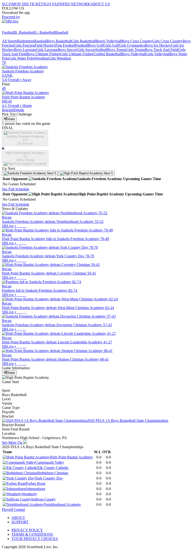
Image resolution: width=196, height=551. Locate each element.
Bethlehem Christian (52, 473)
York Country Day (49, 478)
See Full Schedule (15, 189)
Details (19, 110)
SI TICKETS (35, 4)
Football (8, 32)
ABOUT (18, 518)
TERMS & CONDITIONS (32, 534)
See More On (12, 443)
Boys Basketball (59, 41)
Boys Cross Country (136, 41)
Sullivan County (43, 499)
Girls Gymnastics (132, 45)
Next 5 (51, 173)
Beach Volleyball (108, 41)
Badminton (25, 41)
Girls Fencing (24, 45)
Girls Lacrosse (47, 50)
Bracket (8, 110)
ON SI (20, 4)
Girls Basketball (83, 41)
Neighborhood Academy (62, 504)
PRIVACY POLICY (27, 530)
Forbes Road (35, 483)
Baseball (61, 32)
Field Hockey (45, 45)
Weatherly (29, 494)
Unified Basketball (107, 54)
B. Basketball (24, 32)
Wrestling (41, 58)
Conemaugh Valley (49, 462)
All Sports (9, 41)
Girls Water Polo (21, 58)
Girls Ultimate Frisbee (76, 54)
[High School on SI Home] (20, 28)
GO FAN (52, 4)
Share (11, 119)
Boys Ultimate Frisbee (43, 54)
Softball (101, 50)
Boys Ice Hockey (158, 45)
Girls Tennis (135, 50)
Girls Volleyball (157, 54)
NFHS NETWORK (75, 4)
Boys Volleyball (134, 54)
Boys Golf (95, 45)
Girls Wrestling (59, 58)
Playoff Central (13, 509)
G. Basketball (45, 32)
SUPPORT (19, 522)
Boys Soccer (67, 50)
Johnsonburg (35, 489)
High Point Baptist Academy (71, 457)
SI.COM (8, 4)
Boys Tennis (116, 50)
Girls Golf (111, 45)
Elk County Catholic (53, 468)
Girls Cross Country (167, 41)
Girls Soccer (86, 50)
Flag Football (65, 45)
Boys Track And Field (161, 50)
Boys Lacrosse (25, 50)
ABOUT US (100, 4)
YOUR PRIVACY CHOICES (34, 539)
